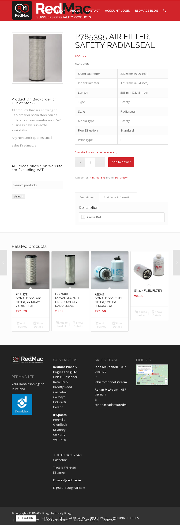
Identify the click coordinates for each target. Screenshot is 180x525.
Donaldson (121, 177)
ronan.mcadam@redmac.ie (114, 405)
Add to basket (121, 162)
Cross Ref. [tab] (94, 217)
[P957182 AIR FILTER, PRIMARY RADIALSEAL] (176, 262)
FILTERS (100, 177)
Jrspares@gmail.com (70, 488)
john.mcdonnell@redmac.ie (114, 382)
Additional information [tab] (118, 197)
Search (18, 196)
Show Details (38, 324)
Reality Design (63, 513)
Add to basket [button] (23, 324)
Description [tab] (87, 197)
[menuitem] (48, 10)
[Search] (164, 10)
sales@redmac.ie (24, 145)
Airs (92, 177)
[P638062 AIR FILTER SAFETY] (3, 262)
